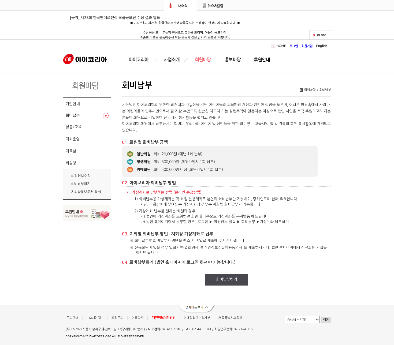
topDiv (274, 46)
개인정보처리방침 (164, 317)
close (320, 35)
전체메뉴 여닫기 (197, 309)
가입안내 (73, 104)
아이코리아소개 (143, 59)
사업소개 (171, 59)
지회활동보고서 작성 (86, 192)
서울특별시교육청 (230, 318)
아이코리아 (85, 59)
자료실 (71, 151)
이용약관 (137, 318)
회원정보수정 (80, 176)
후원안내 (263, 59)
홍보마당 (234, 59)
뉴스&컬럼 (213, 5)
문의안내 (72, 318)
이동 (326, 319)
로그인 (294, 46)
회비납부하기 (80, 184)
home (282, 46)
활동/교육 (73, 127)
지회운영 (73, 139)
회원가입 (307, 46)
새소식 (180, 5)
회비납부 (73, 115)
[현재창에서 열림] (87, 220)
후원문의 (117, 318)
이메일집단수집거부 (197, 318)
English (321, 46)
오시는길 (95, 318)
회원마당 (202, 59)
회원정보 (73, 163)
